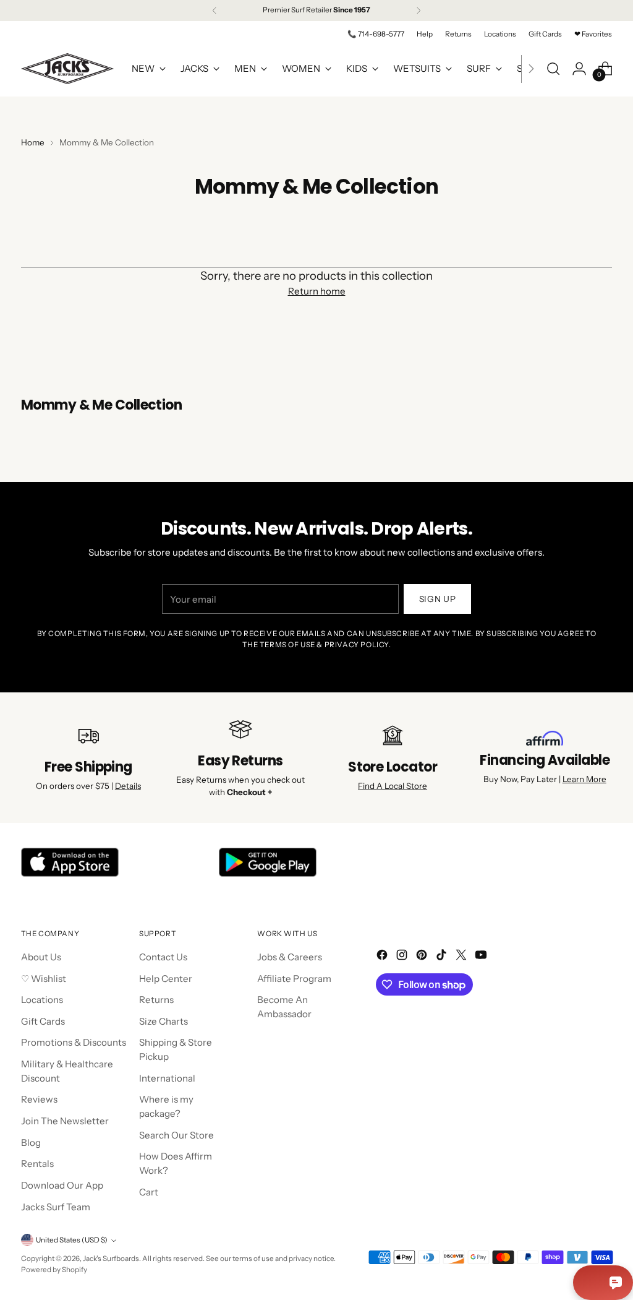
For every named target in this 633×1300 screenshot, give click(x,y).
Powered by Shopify (54, 1269)
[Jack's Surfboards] (67, 68)
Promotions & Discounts (73, 1042)
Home (33, 142)
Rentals (37, 1163)
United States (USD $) (72, 1240)
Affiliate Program (294, 978)
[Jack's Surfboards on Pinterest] (422, 957)
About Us (41, 957)
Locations (42, 999)
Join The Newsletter (65, 1121)
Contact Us (163, 957)
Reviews (39, 1099)
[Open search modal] (553, 68)
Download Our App (62, 1185)
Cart (148, 1192)
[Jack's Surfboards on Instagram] (403, 957)
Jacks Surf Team (55, 1207)
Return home (317, 291)
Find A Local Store (392, 786)
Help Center (165, 978)
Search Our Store (176, 1135)
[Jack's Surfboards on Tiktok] (442, 957)
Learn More (584, 779)
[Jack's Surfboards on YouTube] (482, 957)
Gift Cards (43, 1021)
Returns (156, 999)
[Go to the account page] (579, 68)
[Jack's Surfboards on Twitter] (462, 957)
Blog (31, 1142)
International (167, 1078)
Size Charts (163, 1021)
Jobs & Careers (289, 957)
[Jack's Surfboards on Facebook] (383, 957)
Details (128, 786)
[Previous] (214, 10)
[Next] (418, 10)
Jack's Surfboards (111, 1258)
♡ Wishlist (43, 978)
